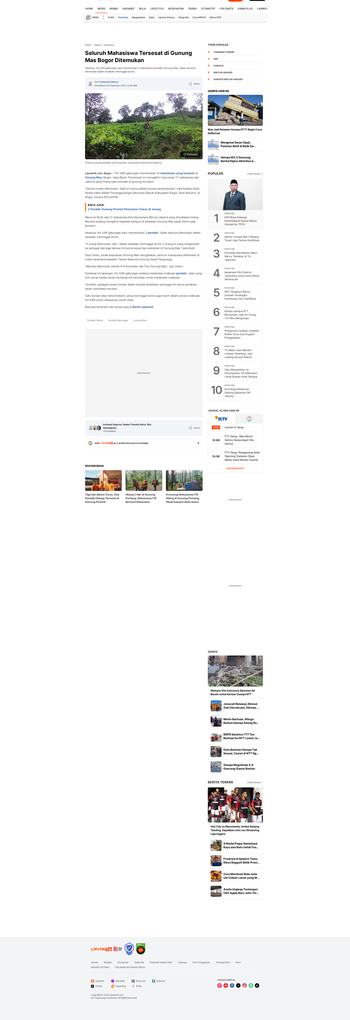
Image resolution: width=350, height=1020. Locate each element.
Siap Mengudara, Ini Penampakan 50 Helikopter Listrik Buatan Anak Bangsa (241, 373)
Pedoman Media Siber (161, 962)
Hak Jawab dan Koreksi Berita (130, 967)
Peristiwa (123, 17)
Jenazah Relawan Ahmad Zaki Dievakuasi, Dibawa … (241, 705)
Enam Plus (245, 8)
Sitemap (182, 962)
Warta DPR (215, 17)
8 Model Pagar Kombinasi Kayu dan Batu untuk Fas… (241, 845)
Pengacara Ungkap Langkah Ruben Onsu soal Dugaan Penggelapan (242, 334)
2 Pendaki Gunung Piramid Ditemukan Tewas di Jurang (124, 209)
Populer (215, 173)
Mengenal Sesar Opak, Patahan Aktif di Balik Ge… (238, 144)
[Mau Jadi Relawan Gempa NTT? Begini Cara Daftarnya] (235, 110)
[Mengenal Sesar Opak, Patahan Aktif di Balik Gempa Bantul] (213, 144)
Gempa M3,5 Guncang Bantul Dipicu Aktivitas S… (238, 159)
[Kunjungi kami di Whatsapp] (251, 985)
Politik (111, 17)
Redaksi (108, 962)
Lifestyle (157, 8)
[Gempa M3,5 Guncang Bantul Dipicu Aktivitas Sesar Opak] (213, 159)
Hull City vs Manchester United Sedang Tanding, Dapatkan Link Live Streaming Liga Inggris (235, 830)
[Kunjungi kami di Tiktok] (257, 985)
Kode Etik (139, 962)
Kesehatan (176, 8)
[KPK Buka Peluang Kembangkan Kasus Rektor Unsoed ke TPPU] (235, 194)
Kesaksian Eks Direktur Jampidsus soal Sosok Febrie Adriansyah (242, 276)
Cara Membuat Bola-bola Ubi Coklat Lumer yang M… (241, 875)
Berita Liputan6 (143, 307)
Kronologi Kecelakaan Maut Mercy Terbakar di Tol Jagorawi (241, 256)
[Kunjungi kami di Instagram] (244, 985)
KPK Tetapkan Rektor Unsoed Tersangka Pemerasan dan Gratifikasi (240, 295)
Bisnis (114, 8)
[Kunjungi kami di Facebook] (232, 985)
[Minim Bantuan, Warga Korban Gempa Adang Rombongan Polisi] (216, 721)
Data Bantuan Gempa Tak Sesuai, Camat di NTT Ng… (241, 751)
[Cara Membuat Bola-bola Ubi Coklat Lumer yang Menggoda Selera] (216, 875)
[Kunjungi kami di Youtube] (226, 985)
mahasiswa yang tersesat (177, 173)
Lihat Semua (253, 173)
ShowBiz (128, 8)
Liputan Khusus (166, 17)
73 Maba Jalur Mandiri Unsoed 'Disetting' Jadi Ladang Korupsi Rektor (238, 354)
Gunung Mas (93, 177)
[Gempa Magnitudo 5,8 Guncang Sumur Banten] (216, 766)
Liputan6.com (116, 994)
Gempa (213, 651)
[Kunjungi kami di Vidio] (219, 985)
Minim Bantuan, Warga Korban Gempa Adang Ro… (241, 721)
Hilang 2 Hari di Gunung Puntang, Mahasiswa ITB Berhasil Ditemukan (140, 498)
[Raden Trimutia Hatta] (95, 428)
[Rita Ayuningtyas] (99, 428)
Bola (142, 8)
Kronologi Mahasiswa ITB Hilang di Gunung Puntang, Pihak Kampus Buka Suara (183, 498)
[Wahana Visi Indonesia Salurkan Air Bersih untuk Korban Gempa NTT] (235, 671)
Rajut (152, 17)
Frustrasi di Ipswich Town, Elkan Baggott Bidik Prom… (241, 860)
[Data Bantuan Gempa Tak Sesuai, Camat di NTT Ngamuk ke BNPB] (216, 751)
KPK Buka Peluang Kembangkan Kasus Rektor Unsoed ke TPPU (241, 221)
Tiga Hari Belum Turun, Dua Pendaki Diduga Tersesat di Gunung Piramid (102, 498)
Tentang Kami (223, 962)
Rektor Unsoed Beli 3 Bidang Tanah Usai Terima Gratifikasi (242, 238)
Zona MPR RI (199, 17)
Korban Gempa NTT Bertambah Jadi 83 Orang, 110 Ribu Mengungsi (241, 315)
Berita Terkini (220, 782)
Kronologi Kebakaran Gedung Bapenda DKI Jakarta (238, 392)
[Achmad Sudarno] (90, 83)
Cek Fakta (226, 8)
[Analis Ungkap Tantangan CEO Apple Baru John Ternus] (216, 891)
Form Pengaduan (201, 962)
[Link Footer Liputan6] (107, 949)
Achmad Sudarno (109, 81)
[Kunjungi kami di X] (238, 985)
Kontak (94, 962)
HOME (89, 8)
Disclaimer (123, 962)
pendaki (153, 232)
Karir (238, 962)
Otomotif (208, 8)
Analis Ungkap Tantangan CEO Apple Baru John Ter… (241, 891)
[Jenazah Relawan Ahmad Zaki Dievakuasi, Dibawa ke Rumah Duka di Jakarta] (216, 705)
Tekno (192, 8)
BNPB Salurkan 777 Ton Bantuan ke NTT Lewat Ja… (241, 736)
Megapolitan (138, 17)
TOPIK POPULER (218, 44)
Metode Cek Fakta (100, 967)
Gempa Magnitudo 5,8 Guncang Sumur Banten (239, 766)
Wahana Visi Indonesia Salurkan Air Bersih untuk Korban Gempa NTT (233, 692)
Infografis (183, 17)
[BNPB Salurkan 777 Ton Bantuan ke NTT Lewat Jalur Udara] (216, 736)
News (101, 8)
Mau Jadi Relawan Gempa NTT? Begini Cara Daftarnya (235, 131)
